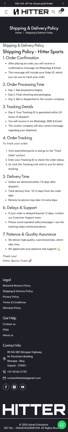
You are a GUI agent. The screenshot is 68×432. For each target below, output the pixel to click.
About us (8, 335)
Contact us (9, 324)
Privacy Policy (11, 296)
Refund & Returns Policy (17, 285)
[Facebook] (6, 387)
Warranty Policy (12, 308)
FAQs (6, 329)
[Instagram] (14, 387)
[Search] (53, 11)
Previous (5, 3)
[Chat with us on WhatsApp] (62, 425)
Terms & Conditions (14, 302)
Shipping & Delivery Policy (18, 291)
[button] (6, 11)
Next (63, 3)
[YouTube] (23, 387)
